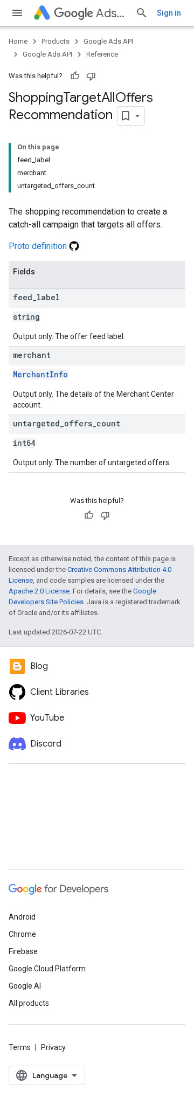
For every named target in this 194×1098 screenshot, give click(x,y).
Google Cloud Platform (47, 968)
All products (29, 1003)
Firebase (23, 951)
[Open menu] (17, 13)
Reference (102, 54)
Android (22, 917)
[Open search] (141, 12)
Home (18, 41)
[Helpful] (75, 76)
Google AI (25, 986)
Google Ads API (108, 41)
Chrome (22, 934)
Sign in (169, 13)
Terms (20, 1047)
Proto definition (39, 246)
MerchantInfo (40, 374)
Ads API (111, 13)
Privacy (53, 1047)
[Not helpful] (91, 76)
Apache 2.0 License (39, 591)
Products (55, 41)
